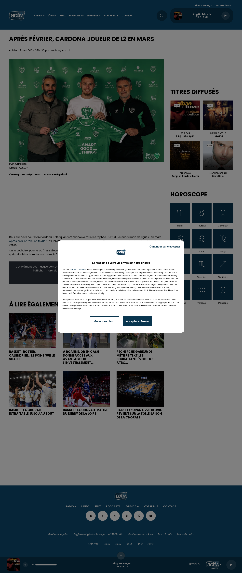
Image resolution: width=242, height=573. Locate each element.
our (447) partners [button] (78, 269)
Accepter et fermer (137, 321)
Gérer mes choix (104, 321)
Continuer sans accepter (164, 246)
